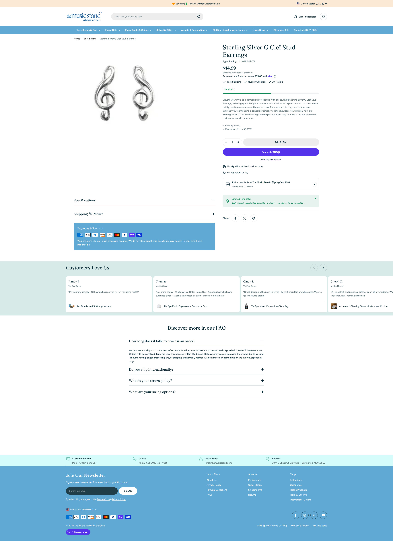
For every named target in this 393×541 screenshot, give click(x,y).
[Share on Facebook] (235, 218)
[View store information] (314, 184)
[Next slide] (323, 267)
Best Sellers (90, 38)
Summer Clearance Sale (207, 3)
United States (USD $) (312, 3)
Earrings (233, 61)
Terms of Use (103, 499)
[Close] (316, 198)
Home (77, 38)
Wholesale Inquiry (300, 525)
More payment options (271, 160)
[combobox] (157, 16)
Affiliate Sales (320, 525)
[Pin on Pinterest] (253, 218)
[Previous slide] (314, 267)
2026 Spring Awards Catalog (272, 525)
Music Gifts (99, 525)
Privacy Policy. (119, 499)
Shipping (227, 72)
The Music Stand (83, 525)
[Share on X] (244, 218)
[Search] (199, 16)
